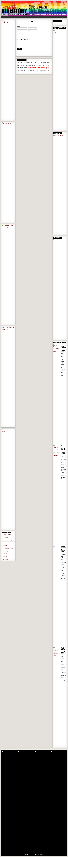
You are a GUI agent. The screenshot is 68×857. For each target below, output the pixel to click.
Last (29, 30)
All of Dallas (5, 537)
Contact (34, 21)
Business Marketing (7, 540)
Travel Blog (5, 551)
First (18, 30)
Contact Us (39, 64)
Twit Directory (5, 556)
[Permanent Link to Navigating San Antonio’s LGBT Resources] (56, 394)
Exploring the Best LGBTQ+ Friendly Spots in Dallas (63, 650)
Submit (19, 48)
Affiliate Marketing (6, 534)
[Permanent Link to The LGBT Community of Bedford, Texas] (56, 595)
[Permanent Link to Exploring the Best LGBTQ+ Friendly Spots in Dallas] (56, 696)
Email (19, 33)
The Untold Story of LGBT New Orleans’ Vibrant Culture (63, 449)
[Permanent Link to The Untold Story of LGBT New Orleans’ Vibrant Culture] (56, 495)
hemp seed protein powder (24, 54)
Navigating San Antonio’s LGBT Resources (63, 347)
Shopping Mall (5, 545)
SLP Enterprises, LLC (7, 548)
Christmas (4, 542)
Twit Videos (5, 559)
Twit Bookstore (6, 553)
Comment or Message (22, 39)
